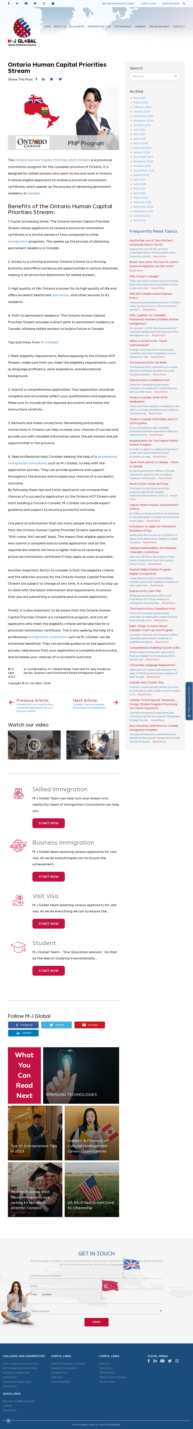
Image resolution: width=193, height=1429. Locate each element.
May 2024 (139, 134)
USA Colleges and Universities (21, 1363)
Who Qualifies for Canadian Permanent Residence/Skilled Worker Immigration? (153, 319)
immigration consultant (47, 637)
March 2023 (140, 197)
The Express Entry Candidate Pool (152, 608)
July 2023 (139, 179)
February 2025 (142, 107)
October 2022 (142, 216)
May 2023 (139, 188)
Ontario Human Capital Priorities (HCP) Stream (52, 160)
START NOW (49, 823)
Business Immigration (64, 1368)
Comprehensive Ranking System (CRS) (154, 647)
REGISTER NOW (170, 3)
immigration (18, 241)
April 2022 (139, 220)
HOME (47, 27)
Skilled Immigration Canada (68, 1363)
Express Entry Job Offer (145, 591)
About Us (105, 1363)
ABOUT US (60, 27)
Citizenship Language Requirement (152, 665)
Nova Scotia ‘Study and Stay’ (149, 483)
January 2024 (141, 152)
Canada (33, 193)
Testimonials (107, 1372)
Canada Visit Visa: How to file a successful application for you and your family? (35, 705)
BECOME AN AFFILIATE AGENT (118, 3)
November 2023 (143, 161)
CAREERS (140, 27)
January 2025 (141, 111)
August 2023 (141, 175)
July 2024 (139, 129)
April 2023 (139, 193)
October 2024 (142, 125)
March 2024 (140, 143)
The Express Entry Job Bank (148, 362)
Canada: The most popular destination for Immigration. (89, 703)
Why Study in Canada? (144, 276)
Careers (7, 1405)
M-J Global (49, 342)
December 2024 (143, 116)
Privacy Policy (107, 1381)
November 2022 (143, 211)
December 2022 (143, 207)
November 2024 (143, 120)
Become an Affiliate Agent (19, 1401)
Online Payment (60, 1381)
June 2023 (139, 184)
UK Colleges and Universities (20, 1368)
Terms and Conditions (112, 1377)
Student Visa (59, 1372)
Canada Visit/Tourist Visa (146, 682)
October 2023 (142, 166)
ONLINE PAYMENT (159, 27)
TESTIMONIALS (123, 27)
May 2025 (139, 98)
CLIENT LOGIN (148, 3)
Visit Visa (56, 1377)
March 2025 (140, 102)
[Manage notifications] (8, 1421)
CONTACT (179, 27)
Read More (159, 256)
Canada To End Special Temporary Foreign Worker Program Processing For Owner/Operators (153, 704)
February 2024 (142, 148)
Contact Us (106, 1368)
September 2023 (143, 170)
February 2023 (142, 202)
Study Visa (9, 1410)
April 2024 (139, 139)
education (61, 295)
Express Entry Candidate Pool (149, 380)
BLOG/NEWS (77, 27)
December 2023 (143, 157)
